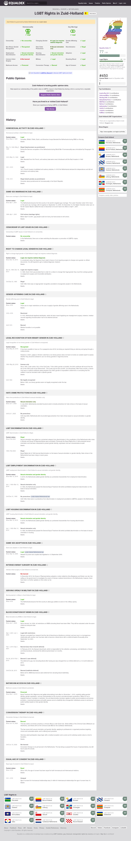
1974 (11, 601)
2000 (59, 205)
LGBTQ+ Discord (46, 73)
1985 (12, 270)
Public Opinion (106, 3)
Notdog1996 (103, 97)
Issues (91, 3)
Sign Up (103, 834)
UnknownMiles (104, 95)
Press (20, 828)
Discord (93, 828)
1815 (7, 157)
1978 (11, 770)
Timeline (97, 3)
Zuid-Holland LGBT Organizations (110, 116)
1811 (7, 167)
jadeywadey (103, 106)
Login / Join (122, 3)
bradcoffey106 (104, 93)
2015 (12, 658)
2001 (15, 202)
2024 (15, 623)
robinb (101, 108)
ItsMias (101, 112)
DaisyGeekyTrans (105, 100)
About (6, 828)
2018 (16, 349)
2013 (16, 260)
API (24, 828)
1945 (15, 139)
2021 (29, 355)
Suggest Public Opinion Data (50, 95)
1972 (7, 313)
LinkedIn (123, 828)
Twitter (100, 828)
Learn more (43, 22)
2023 (14, 439)
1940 (12, 147)
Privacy (41, 828)
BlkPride (102, 102)
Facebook (107, 828)
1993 (7, 364)
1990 (7, 214)
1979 (11, 305)
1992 (15, 496)
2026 (16, 723)
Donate (29, 828)
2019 (16, 476)
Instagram (115, 828)
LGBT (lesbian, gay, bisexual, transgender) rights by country (73, 834)
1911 (7, 778)
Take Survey (50, 109)
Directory (63, 828)
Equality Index (82, 3)
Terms (36, 828)
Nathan (101, 104)
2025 (14, 403)
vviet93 (101, 110)
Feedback (13, 828)
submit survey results (117, 65)
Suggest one (109, 123)
